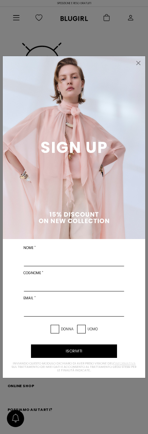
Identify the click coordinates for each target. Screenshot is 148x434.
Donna (67, 329)
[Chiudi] (138, 63)
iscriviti (74, 351)
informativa (125, 363)
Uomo (92, 329)
